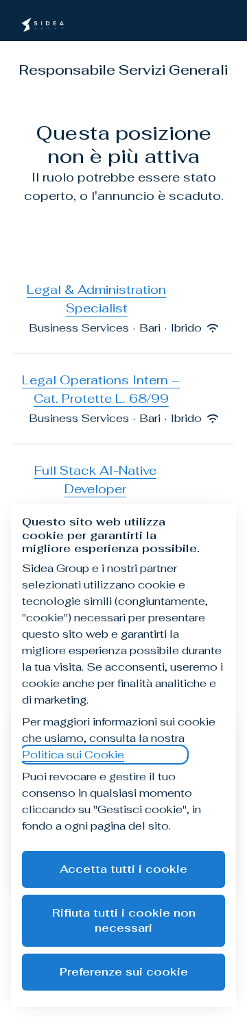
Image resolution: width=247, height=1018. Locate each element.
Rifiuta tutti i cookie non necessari (124, 920)
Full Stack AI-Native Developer (95, 479)
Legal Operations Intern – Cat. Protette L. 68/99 (101, 389)
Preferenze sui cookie (124, 972)
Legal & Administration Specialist (96, 299)
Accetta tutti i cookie (123, 869)
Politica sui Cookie (73, 754)
